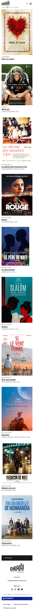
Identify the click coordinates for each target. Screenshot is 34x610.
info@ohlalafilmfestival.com (17, 580)
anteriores (7, 558)
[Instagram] (12, 589)
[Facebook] (19, 589)
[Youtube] (22, 589)
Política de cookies (9, 608)
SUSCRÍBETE (9, 598)
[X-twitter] (15, 589)
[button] (30, 3)
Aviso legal (6, 604)
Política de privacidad (20, 604)
